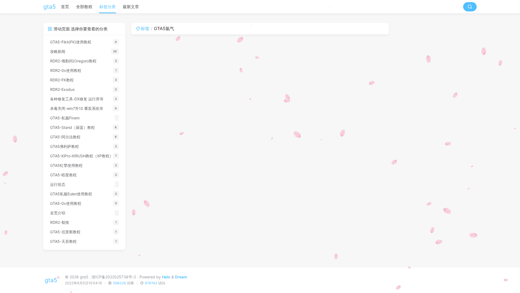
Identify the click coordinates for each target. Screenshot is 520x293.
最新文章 (131, 6)
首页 (65, 6)
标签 (145, 28)
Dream (181, 277)
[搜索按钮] (470, 6)
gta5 (49, 6)
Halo (166, 277)
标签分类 (107, 6)
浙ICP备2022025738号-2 (114, 277)
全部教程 (84, 6)
